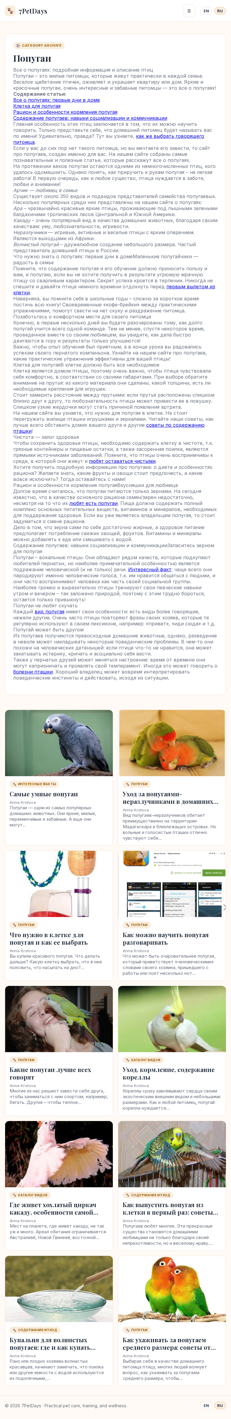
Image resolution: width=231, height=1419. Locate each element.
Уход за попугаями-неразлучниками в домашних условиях (168, 801)
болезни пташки (33, 672)
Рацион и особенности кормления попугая (65, 112)
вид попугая (49, 612)
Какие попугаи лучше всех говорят (50, 1073)
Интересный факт (149, 569)
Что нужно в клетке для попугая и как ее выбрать (49, 938)
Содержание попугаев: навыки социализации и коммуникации (90, 118)
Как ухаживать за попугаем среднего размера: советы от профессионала (167, 1347)
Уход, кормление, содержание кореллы (169, 1073)
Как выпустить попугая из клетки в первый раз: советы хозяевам (168, 1212)
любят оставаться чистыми (122, 461)
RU (220, 11)
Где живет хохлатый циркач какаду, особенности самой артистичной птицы (53, 1212)
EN (206, 11)
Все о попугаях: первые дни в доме (56, 100)
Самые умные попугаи (44, 794)
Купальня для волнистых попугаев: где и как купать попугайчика (50, 1347)
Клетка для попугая (36, 106)
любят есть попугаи (93, 503)
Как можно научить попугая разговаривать (166, 938)
